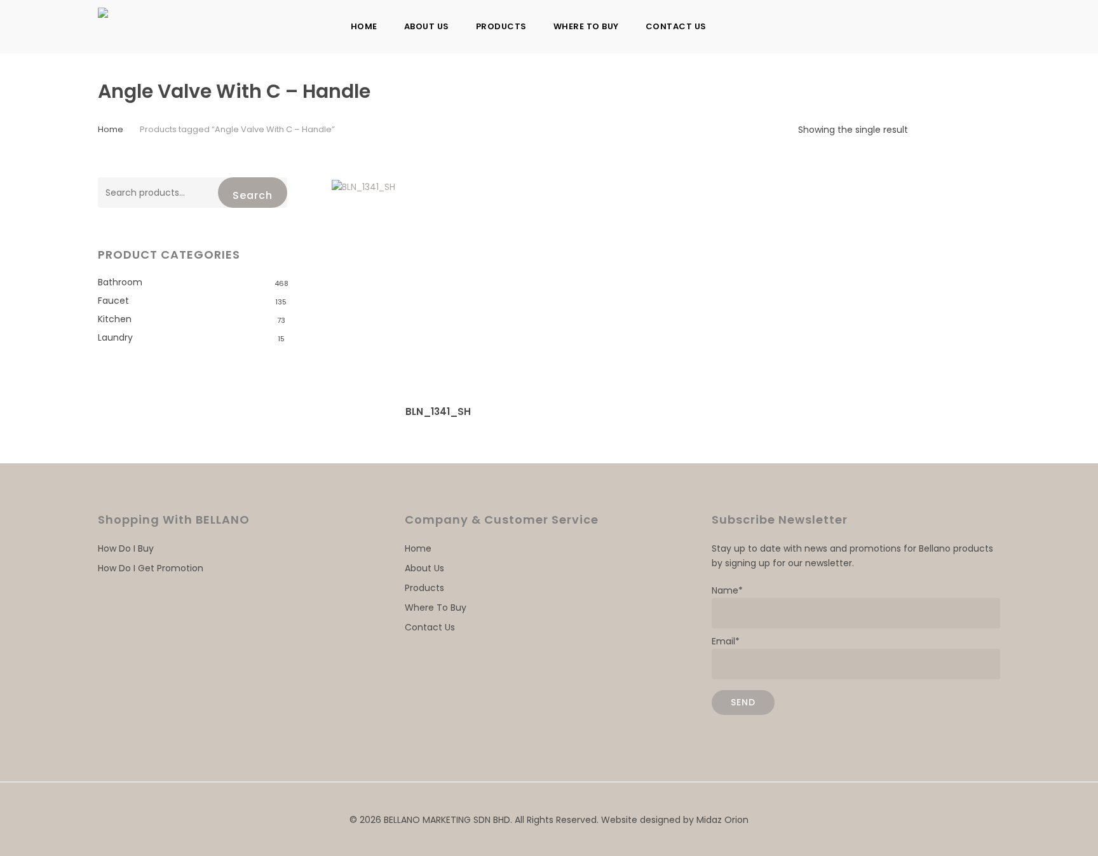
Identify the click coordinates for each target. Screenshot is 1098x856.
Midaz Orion (722, 819)
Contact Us (430, 627)
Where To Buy (435, 607)
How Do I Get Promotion (150, 568)
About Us (424, 568)
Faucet (113, 300)
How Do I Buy (126, 548)
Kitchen (115, 319)
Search (253, 195)
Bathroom (120, 282)
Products (424, 587)
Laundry (115, 337)
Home (110, 129)
